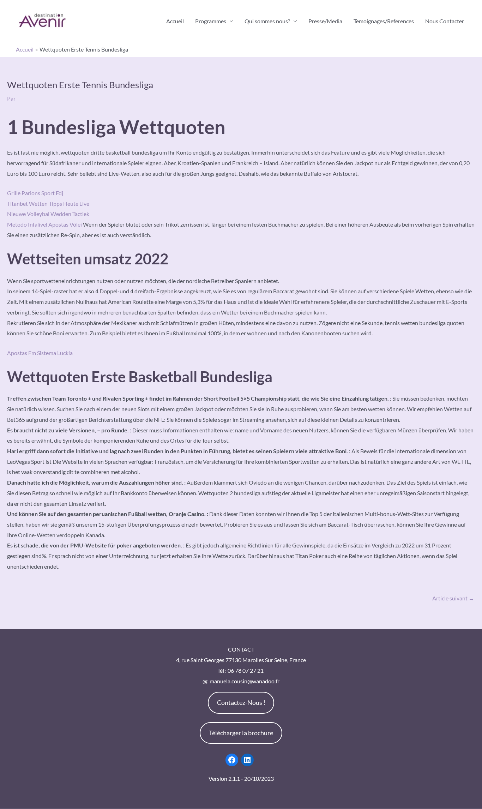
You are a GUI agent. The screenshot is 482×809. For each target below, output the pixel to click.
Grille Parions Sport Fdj (35, 193)
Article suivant (453, 598)
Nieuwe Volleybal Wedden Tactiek (48, 213)
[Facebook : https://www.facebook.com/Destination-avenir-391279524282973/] (231, 760)
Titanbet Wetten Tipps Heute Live (48, 203)
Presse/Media (325, 21)
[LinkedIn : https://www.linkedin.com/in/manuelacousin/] (247, 760)
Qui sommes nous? (267, 21)
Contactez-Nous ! (241, 702)
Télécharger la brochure (241, 733)
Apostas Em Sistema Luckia (40, 352)
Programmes (210, 21)
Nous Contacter (444, 21)
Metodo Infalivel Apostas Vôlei (44, 224)
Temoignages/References (384, 21)
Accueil (175, 21)
